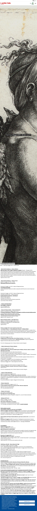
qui (23, 379)
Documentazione (4, 508)
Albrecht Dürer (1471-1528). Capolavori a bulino (11, 270)
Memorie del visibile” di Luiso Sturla (11, 446)
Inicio (1, 265)
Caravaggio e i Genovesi (6, 305)
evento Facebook (24, 404)
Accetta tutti (27, 504)
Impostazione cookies (11, 508)
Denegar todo (27, 501)
